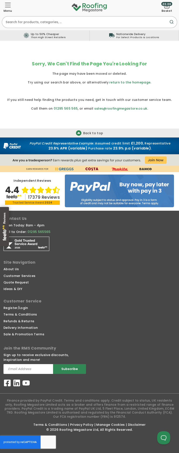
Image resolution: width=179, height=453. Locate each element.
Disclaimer (137, 424)
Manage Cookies (110, 424)
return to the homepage (129, 82)
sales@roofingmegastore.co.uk (120, 108)
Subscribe (69, 369)
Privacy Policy (81, 424)
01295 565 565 (66, 108)
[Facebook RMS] (7, 383)
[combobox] (89, 22)
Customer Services (19, 276)
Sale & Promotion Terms (23, 334)
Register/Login (15, 308)
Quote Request (16, 282)
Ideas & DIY (12, 289)
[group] (134, 35)
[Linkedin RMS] (17, 383)
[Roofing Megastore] (89, 7)
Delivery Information (20, 328)
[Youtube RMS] (26, 383)
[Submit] (172, 24)
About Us (11, 269)
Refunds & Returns (18, 321)
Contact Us (15, 218)
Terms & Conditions (20, 314)
